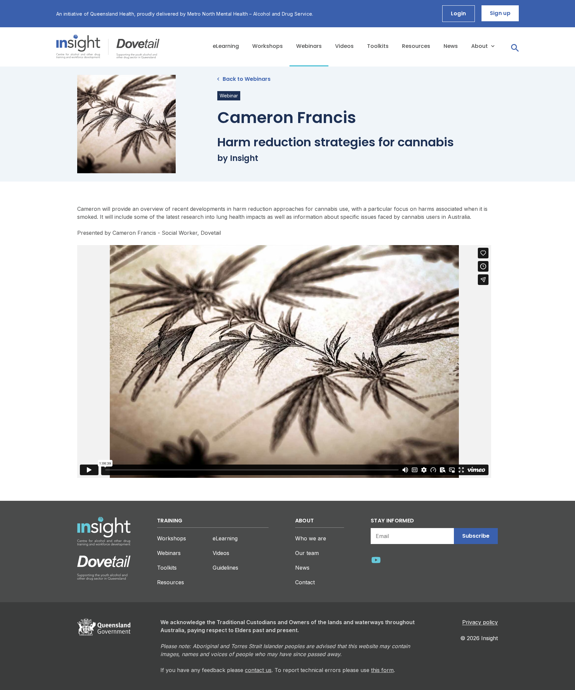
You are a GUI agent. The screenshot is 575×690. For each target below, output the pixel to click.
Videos (344, 46)
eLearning (226, 46)
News (451, 46)
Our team (307, 553)
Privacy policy (480, 622)
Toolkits (378, 46)
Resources (416, 46)
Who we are (310, 538)
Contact (305, 582)
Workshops (267, 46)
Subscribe (475, 536)
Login (458, 13)
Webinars (309, 46)
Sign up (500, 13)
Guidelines (225, 567)
